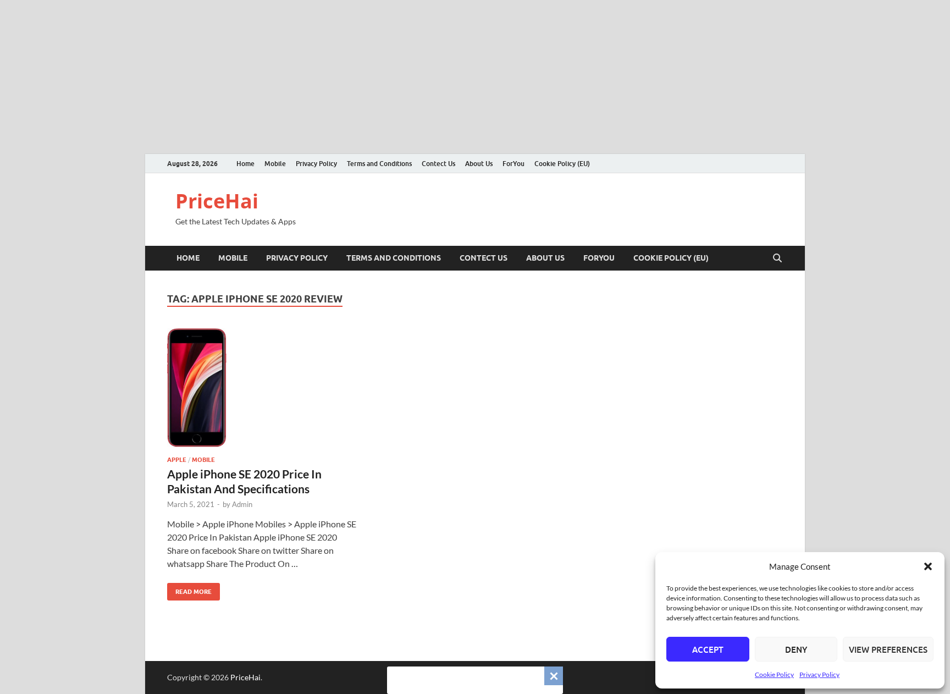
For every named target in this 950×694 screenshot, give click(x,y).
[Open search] (777, 258)
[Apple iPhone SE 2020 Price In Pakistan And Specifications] (262, 387)
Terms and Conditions (379, 163)
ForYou (513, 163)
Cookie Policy (774, 674)
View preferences (888, 649)
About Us (479, 163)
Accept (707, 649)
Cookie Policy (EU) (562, 163)
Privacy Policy (819, 674)
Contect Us (438, 163)
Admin (242, 504)
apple (176, 460)
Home (245, 163)
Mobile (275, 163)
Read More (189, 589)
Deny (796, 649)
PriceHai (216, 201)
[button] (928, 566)
